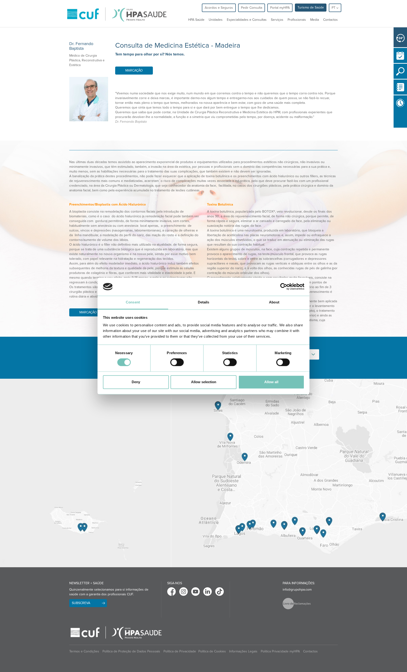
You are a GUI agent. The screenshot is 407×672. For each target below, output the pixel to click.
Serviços (277, 20)
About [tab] (274, 302)
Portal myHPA (280, 8)
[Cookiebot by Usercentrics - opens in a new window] (283, 286)
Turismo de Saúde (310, 7)
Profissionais (297, 20)
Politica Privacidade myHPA (280, 651)
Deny (136, 382)
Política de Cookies (212, 651)
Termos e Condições (84, 651)
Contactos (330, 20)
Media (314, 20)
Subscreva (81, 603)
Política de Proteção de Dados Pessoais (131, 651)
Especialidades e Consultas (247, 20)
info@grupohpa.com (297, 590)
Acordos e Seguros (219, 8)
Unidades (216, 20)
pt (334, 8)
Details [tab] (203, 302)
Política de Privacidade (179, 651)
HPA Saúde (196, 20)
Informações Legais (243, 651)
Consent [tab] (133, 302)
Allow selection (203, 382)
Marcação (134, 70)
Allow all (271, 382)
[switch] (177, 362)
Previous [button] (394, 130)
